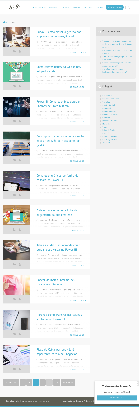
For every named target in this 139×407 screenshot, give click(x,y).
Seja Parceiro (88, 7)
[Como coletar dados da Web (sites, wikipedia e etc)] (16, 72)
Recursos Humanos (109, 136)
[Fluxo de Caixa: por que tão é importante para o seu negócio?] (16, 355)
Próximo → (68, 382)
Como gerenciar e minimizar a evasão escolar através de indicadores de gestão (60, 141)
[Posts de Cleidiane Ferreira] (20, 86)
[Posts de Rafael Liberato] (20, 195)
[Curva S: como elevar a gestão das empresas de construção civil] (16, 37)
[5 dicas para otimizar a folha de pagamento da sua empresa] (16, 215)
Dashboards (77, 7)
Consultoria (53, 7)
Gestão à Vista (107, 108)
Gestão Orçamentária (110, 114)
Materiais (100, 7)
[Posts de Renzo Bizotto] (20, 264)
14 (57, 382)
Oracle (104, 127)
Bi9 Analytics (107, 96)
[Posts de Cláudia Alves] (20, 51)
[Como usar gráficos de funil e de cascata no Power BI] (16, 181)
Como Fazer (14, 86)
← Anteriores (11, 382)
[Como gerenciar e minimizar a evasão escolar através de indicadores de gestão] (16, 143)
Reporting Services (109, 140)
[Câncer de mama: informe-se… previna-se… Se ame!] (16, 285)
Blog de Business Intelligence (15, 401)
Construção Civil (108, 105)
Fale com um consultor (114, 7)
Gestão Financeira (109, 111)
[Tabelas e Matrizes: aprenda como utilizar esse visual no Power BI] (16, 250)
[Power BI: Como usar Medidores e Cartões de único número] (16, 107)
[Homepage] (14, 6)
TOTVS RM (106, 143)
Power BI (14, 52)
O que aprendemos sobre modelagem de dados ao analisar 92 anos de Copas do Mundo (117, 44)
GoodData (106, 118)
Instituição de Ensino (110, 121)
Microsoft (105, 124)
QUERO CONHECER (116, 398)
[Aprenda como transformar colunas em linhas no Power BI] (16, 320)
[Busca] (127, 5)
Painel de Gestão (108, 130)
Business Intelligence (38, 7)
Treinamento (65, 7)
